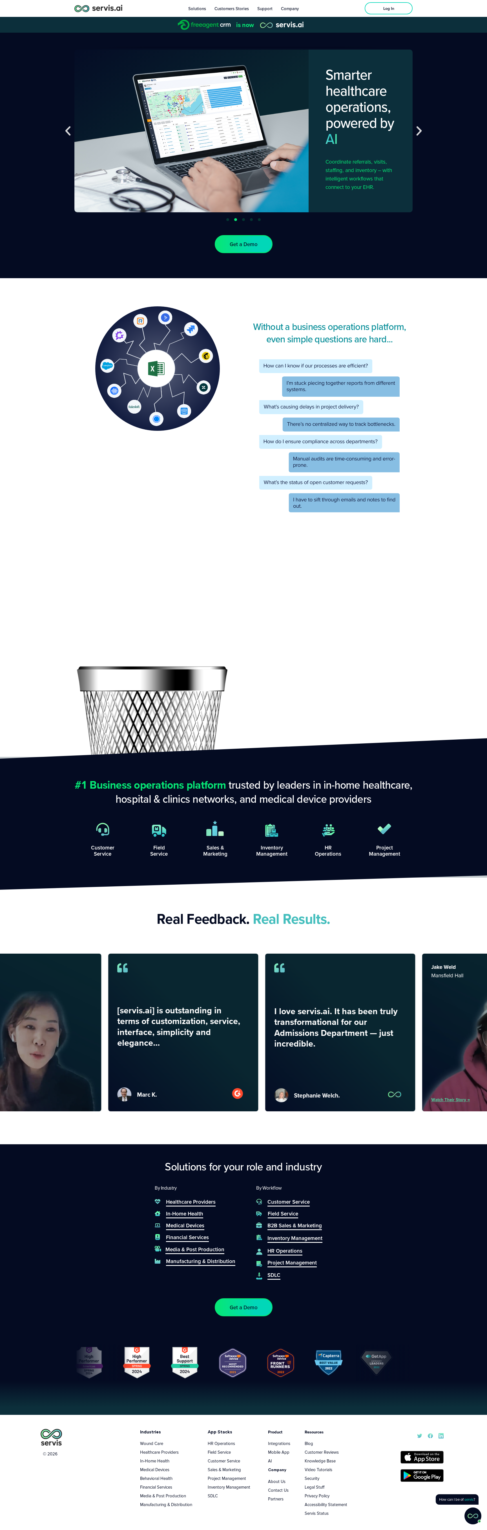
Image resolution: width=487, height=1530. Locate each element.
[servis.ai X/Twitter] (419, 1435)
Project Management (227, 1478)
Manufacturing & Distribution (166, 1504)
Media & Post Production (163, 1495)
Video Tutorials (318, 1469)
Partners (276, 1498)
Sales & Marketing (224, 1469)
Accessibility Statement (326, 1504)
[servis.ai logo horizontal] (98, 8)
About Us (276, 1481)
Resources (314, 1431)
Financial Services (156, 1486)
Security (312, 1478)
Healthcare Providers (159, 1452)
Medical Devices (154, 1469)
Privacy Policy (317, 1495)
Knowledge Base (320, 1460)
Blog (309, 1443)
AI (270, 1460)
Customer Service (224, 1460)
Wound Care (151, 1443)
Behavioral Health (156, 1478)
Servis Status (317, 1513)
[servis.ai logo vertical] (51, 1437)
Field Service (219, 1452)
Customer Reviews (322, 1452)
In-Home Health (154, 1460)
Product (275, 1431)
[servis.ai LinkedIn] (441, 1435)
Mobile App (278, 1452)
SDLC (213, 1495)
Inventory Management (229, 1486)
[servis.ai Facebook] (430, 1435)
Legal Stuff (314, 1486)
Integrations (279, 1443)
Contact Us (278, 1490)
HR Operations (221, 1443)
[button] (68, 131)
